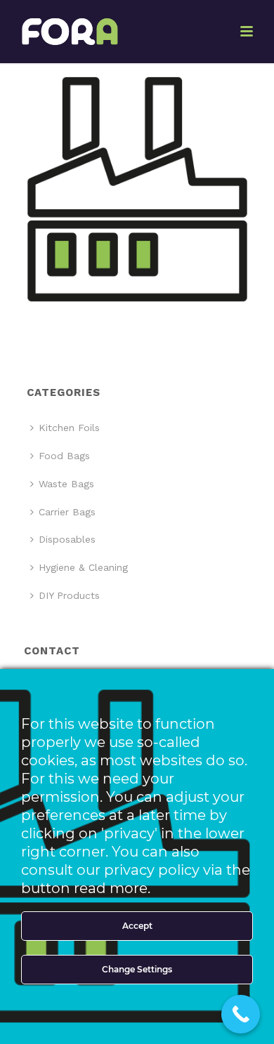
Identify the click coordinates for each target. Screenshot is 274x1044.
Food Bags (64, 455)
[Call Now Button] (240, 1014)
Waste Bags (66, 483)
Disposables (67, 539)
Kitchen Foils (69, 427)
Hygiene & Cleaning (83, 567)
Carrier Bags (67, 511)
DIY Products (69, 595)
